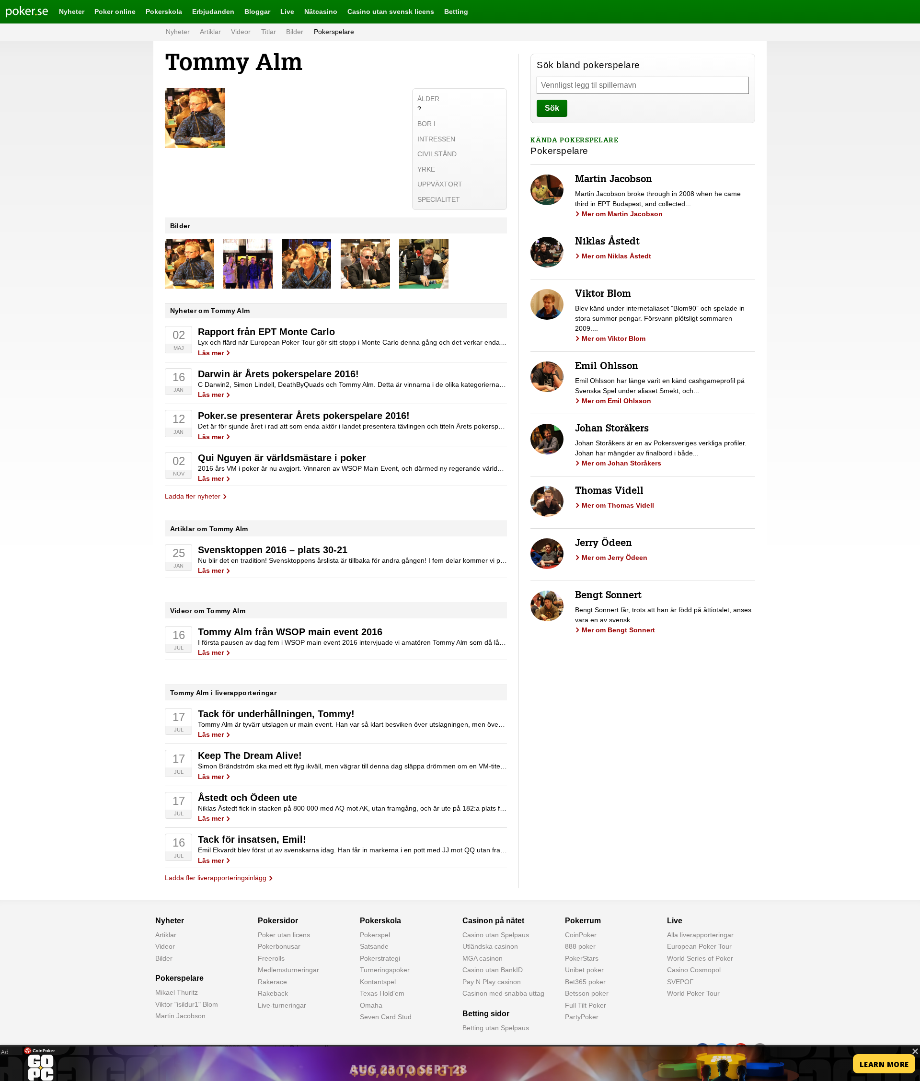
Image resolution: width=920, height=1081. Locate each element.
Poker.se (19, 11)
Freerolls (271, 958)
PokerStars (581, 958)
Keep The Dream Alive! (250, 755)
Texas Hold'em (382, 993)
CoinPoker (581, 935)
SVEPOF (680, 982)
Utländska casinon (490, 946)
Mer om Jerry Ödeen (614, 557)
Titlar (268, 31)
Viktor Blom (603, 295)
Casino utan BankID (492, 970)
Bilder (294, 31)
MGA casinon (482, 958)
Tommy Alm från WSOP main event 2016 (290, 632)
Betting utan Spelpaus (495, 1028)
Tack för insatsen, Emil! (252, 839)
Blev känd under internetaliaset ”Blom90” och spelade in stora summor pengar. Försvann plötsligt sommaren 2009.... (660, 318)
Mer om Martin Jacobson (622, 214)
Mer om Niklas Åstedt (616, 256)
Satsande (374, 946)
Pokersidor (278, 921)
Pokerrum (583, 921)
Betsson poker (587, 993)
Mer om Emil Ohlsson (616, 401)
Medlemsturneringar (288, 970)
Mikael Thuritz (176, 992)
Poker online (115, 11)
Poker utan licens (284, 935)
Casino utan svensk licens (390, 11)
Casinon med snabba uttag (503, 993)
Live (287, 11)
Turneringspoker (385, 970)
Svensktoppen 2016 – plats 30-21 (272, 550)
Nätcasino (320, 11)
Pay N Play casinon (491, 982)
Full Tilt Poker (585, 1005)
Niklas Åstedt (607, 242)
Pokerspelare (334, 31)
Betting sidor (485, 1014)
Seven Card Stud (386, 1017)
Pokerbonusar (279, 946)
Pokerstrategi (380, 958)
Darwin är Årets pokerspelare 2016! (278, 374)
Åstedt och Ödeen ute (247, 797)
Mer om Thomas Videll (618, 505)
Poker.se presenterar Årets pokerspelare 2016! (304, 415)
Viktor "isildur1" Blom (186, 1004)
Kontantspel (378, 982)
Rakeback (273, 993)
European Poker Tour (699, 946)
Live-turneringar (282, 1005)
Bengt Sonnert (608, 596)
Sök (552, 108)
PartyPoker (581, 1017)
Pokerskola (164, 11)
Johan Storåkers (612, 429)
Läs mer (211, 352)
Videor (241, 31)
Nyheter (71, 11)
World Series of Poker (700, 958)
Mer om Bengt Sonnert (618, 630)
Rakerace (272, 982)
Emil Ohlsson (606, 367)
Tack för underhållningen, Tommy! (276, 714)
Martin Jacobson (613, 180)
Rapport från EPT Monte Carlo (266, 331)
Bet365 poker (585, 982)
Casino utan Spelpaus (495, 935)
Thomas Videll (609, 492)
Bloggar (257, 11)
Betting (456, 11)
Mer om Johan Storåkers (621, 463)
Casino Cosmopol (694, 970)
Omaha (371, 1005)
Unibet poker (584, 970)
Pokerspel (375, 935)
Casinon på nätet (493, 921)
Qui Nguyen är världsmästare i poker (282, 458)
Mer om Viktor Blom (613, 338)
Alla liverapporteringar (700, 935)
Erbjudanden (213, 11)
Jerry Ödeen (603, 544)
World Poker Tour (693, 993)
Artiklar (210, 31)
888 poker (580, 946)
